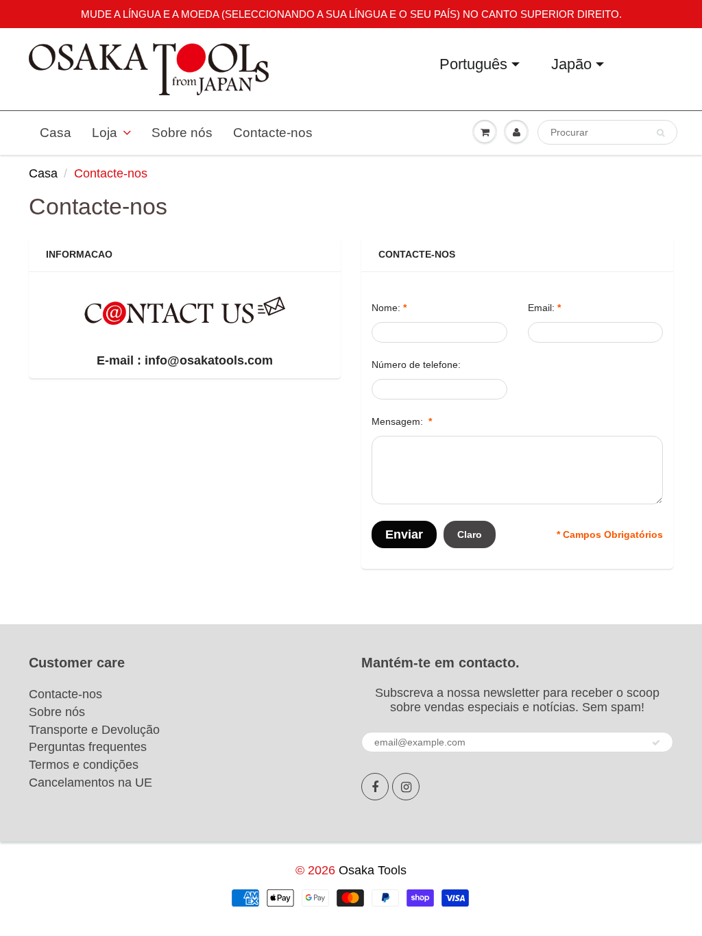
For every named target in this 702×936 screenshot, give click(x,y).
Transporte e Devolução (94, 730)
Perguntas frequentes (88, 747)
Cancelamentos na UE (90, 782)
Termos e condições (83, 765)
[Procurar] (660, 133)
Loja (104, 132)
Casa (55, 132)
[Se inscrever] (656, 743)
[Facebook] (375, 786)
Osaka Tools (373, 870)
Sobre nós (182, 132)
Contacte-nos (273, 132)
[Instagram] (406, 786)
